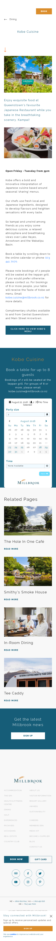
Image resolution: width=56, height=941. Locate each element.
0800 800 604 (21, 901)
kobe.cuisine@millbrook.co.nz (25, 297)
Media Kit (34, 831)
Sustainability (37, 812)
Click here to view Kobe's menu (28, 330)
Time (9, 461)
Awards (33, 806)
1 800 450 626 (39, 901)
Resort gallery (37, 801)
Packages (9, 826)
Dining (13, 19)
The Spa (8, 796)
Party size (12, 409)
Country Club (11, 841)
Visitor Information (40, 796)
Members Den (36, 826)
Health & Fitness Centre (13, 802)
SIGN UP (28, 929)
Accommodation (13, 790)
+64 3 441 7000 (30, 904)
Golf (6, 815)
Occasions (10, 831)
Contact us (35, 847)
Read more (11, 549)
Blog (32, 841)
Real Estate (10, 836)
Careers (33, 820)
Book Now (16, 859)
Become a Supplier (39, 836)
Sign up (27, 736)
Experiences (10, 820)
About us (34, 790)
